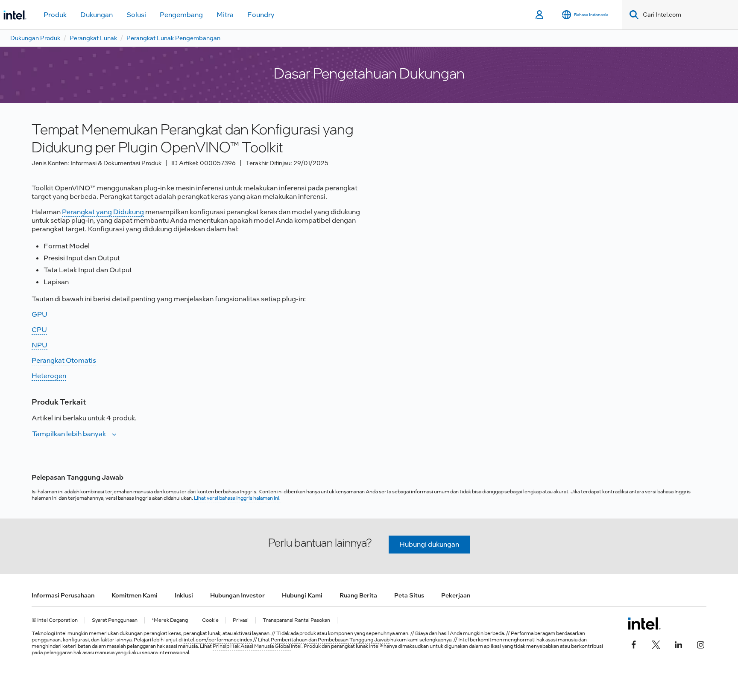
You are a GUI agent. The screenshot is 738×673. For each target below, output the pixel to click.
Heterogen (49, 375)
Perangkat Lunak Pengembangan (173, 38)
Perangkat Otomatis (64, 360)
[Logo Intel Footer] (644, 623)
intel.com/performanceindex (218, 639)
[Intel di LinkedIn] (678, 644)
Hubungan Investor (237, 595)
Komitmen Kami (134, 595)
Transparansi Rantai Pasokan (296, 620)
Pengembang (181, 14)
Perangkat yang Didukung (103, 211)
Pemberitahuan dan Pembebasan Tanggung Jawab (330, 639)
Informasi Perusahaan (63, 595)
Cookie (210, 620)
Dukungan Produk (35, 38)
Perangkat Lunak (93, 38)
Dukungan (96, 14)
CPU (39, 329)
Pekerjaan (455, 595)
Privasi (241, 620)
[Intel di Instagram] (700, 644)
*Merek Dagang (170, 620)
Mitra (225, 14)
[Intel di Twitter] (656, 644)
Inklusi (184, 595)
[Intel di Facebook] (634, 644)
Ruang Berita (358, 595)
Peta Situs (409, 595)
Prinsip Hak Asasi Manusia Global (252, 646)
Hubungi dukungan (429, 544)
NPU (39, 345)
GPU (39, 314)
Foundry (261, 14)
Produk (55, 14)
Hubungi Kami (302, 595)
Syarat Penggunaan (115, 620)
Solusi (136, 14)
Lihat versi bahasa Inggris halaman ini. (237, 498)
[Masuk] (540, 15)
